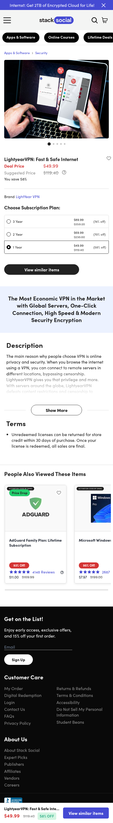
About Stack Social (22, 750)
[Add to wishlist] (109, 158)
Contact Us (14, 709)
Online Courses (61, 37)
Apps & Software (21, 37)
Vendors (11, 778)
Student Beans (70, 722)
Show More (57, 410)
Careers (11, 785)
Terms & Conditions (74, 695)
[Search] (94, 20)
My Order (13, 688)
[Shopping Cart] (104, 20)
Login (9, 702)
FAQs (9, 716)
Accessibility (68, 702)
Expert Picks (15, 757)
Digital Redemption (23, 695)
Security (41, 52)
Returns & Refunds (73, 688)
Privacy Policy (17, 723)
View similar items (41, 269)
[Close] (103, 5)
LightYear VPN (28, 196)
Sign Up (18, 659)
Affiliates (12, 771)
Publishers (14, 764)
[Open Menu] (8, 20)
